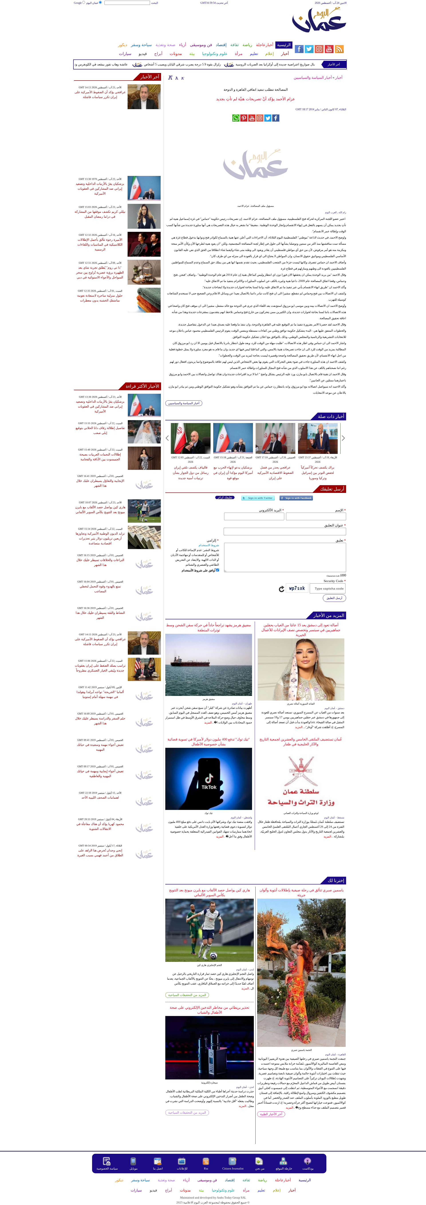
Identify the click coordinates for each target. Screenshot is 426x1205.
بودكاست (308, 1168)
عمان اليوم (92, 2)
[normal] (176, 77)
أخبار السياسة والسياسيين (313, 77)
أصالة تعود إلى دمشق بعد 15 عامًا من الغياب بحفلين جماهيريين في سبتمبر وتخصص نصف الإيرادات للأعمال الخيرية (300, 630)
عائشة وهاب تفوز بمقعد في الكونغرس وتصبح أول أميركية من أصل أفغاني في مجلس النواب (90, 64)
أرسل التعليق (334, 598)
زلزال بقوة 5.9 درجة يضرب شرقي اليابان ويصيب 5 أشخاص (204, 64)
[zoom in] (170, 77)
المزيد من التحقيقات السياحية (187, 995)
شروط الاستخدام (209, 545)
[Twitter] (258, 500)
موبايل (134, 1168)
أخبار (338, 77)
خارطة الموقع (284, 1168)
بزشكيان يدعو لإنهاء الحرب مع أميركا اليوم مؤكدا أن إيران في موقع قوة (233, 473)
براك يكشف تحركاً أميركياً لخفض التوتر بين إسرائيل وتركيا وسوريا (317, 473)
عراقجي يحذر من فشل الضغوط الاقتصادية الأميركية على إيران (275, 473)
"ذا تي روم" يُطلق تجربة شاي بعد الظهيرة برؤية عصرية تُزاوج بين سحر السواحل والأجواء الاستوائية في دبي (100, 272)
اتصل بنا (158, 1168)
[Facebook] (296, 500)
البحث (154, 2)
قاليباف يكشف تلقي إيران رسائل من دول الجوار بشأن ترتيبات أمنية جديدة (191, 473)
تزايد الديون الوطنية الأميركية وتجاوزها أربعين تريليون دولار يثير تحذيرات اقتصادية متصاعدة (100, 538)
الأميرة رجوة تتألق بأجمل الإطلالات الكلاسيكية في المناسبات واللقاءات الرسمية (99, 244)
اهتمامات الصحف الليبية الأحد (100, 797)
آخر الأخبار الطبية (271, 1114)
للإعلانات (182, 1168)
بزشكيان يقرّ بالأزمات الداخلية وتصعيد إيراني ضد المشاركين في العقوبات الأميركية (100, 188)
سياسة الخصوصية (107, 1168)
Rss (206, 1168)
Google (78, 2)
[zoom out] (182, 77)
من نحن (259, 1168)
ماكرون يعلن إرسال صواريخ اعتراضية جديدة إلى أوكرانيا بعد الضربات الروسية (308, 64)
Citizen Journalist (233, 1168)
